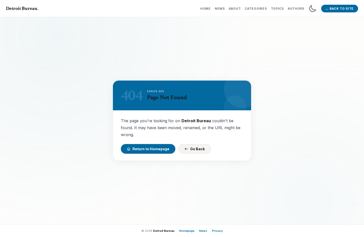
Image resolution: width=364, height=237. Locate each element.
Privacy (217, 231)
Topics (277, 8)
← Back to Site (340, 8)
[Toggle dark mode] (312, 8)
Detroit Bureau (22, 8)
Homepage (186, 231)
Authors (296, 8)
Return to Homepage (150, 149)
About (235, 8)
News (220, 8)
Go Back (197, 149)
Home (205, 8)
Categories (256, 8)
